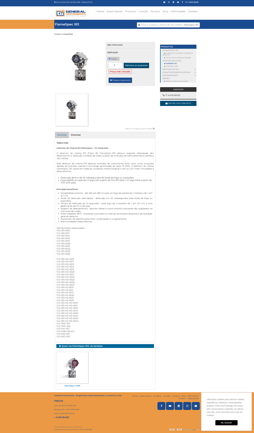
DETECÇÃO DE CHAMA (172, 61)
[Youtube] (178, 2)
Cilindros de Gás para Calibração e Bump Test (178, 54)
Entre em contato (179, 103)
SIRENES (166, 78)
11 (192, 2)
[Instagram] (169, 2)
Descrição (62, 135)
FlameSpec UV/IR (72, 386)
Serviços (176, 396)
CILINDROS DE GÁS (170, 50)
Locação (167, 396)
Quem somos (145, 396)
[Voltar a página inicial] (70, 13)
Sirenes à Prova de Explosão (176, 81)
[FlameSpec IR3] (80, 66)
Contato (192, 11)
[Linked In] (173, 2)
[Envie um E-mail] (164, 2)
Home (100, 11)
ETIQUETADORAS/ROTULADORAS (176, 72)
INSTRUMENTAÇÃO (170, 75)
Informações (178, 11)
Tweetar (59, 38)
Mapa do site (192, 398)
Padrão (114, 59)
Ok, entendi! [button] (226, 423)
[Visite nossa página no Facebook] (182, 2)
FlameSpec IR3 (171, 63)
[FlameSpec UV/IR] (72, 368)
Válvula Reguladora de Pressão (178, 58)
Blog (184, 396)
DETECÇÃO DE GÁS (171, 69)
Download (76, 135)
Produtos (167, 46)
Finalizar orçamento (121, 80)
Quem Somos (115, 11)
